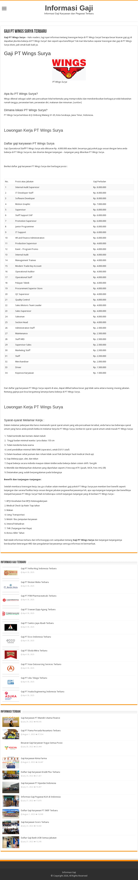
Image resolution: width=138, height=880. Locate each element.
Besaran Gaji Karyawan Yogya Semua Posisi (41, 743)
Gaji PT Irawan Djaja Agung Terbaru (38, 609)
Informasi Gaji (69, 8)
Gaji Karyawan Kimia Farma (34, 758)
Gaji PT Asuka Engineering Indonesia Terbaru (42, 691)
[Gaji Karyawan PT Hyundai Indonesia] (10, 787)
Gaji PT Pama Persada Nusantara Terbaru (41, 730)
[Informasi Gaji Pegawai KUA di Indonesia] (10, 801)
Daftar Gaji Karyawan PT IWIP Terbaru (39, 810)
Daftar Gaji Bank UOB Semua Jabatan (39, 837)
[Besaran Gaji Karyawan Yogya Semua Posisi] (10, 748)
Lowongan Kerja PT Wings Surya (33, 130)
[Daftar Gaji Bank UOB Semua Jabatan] (10, 842)
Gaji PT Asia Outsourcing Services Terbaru (41, 664)
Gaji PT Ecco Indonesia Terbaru (36, 637)
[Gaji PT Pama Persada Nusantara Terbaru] (10, 734)
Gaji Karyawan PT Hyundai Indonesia (38, 783)
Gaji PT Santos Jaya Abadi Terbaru (37, 623)
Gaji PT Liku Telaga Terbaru (34, 678)
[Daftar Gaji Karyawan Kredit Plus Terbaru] (10, 775)
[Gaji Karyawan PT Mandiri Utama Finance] (10, 721)
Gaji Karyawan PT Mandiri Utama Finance (40, 718)
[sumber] (77, 102)
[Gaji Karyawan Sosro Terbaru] (10, 827)
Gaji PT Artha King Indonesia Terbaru (39, 568)
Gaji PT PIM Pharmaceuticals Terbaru (38, 596)
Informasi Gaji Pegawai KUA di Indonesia (41, 797)
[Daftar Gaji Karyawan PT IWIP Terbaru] (10, 813)
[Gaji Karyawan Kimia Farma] (10, 762)
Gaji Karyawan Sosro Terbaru (35, 822)
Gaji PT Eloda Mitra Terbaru (34, 650)
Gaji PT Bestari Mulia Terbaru (35, 582)
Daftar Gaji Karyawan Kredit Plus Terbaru (40, 772)
